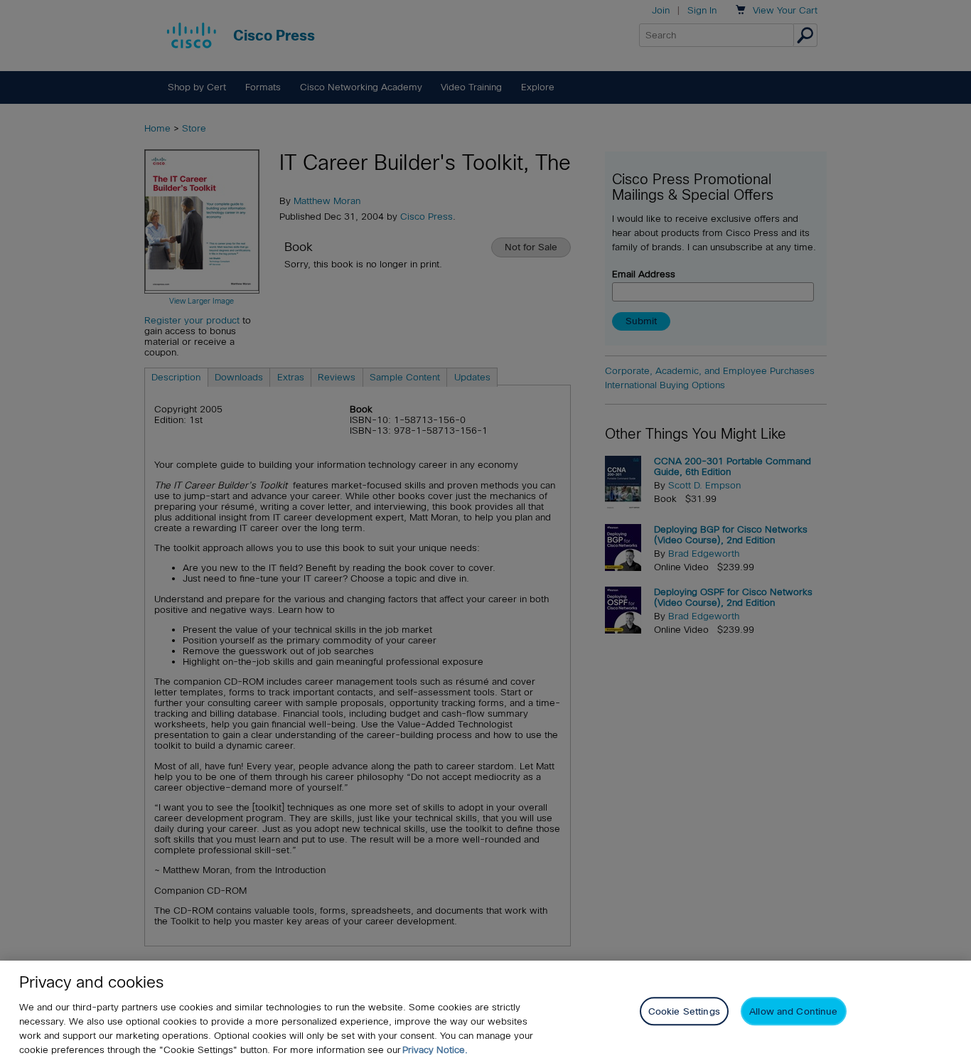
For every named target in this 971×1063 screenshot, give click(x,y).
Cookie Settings (684, 1010)
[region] (485, 1012)
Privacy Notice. (435, 1050)
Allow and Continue (793, 1010)
